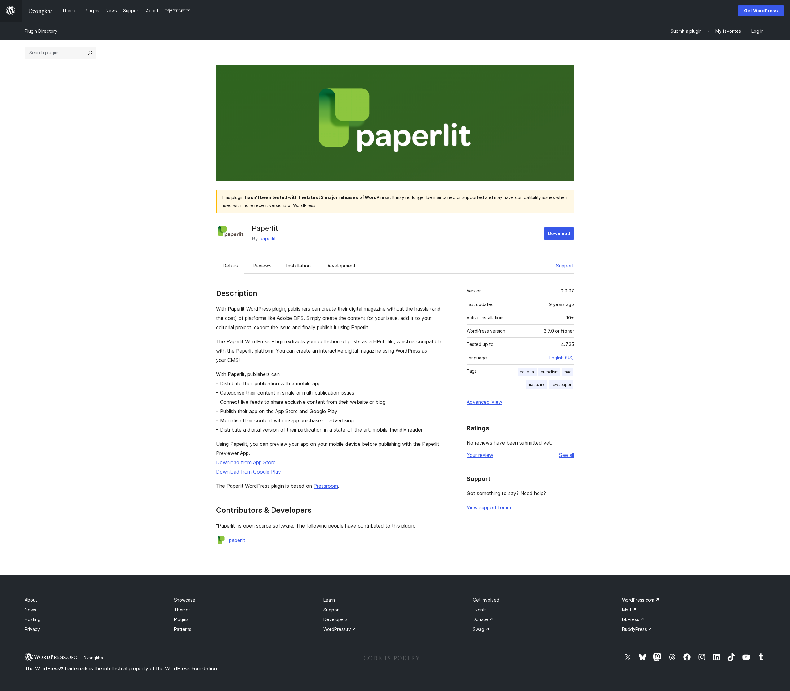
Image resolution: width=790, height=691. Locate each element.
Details (230, 266)
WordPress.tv (339, 629)
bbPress (633, 619)
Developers (335, 619)
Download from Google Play (248, 472)
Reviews (262, 266)
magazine (537, 384)
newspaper (561, 384)
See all (566, 455)
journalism (549, 372)
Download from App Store (246, 462)
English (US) (561, 357)
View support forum (489, 507)
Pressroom (326, 486)
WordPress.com (640, 599)
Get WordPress (761, 10)
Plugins (181, 619)
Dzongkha (93, 657)
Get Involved (486, 599)
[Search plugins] (90, 53)
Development (340, 266)
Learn (329, 599)
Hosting (32, 619)
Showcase (184, 599)
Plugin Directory (41, 31)
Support (565, 266)
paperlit (268, 238)
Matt (629, 609)
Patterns (182, 629)
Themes (182, 609)
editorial (527, 372)
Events (480, 609)
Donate (483, 619)
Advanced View (484, 402)
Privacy (32, 629)
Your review (480, 455)
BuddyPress (637, 629)
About (31, 599)
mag (567, 372)
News (30, 609)
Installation (298, 266)
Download (559, 233)
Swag (481, 629)
